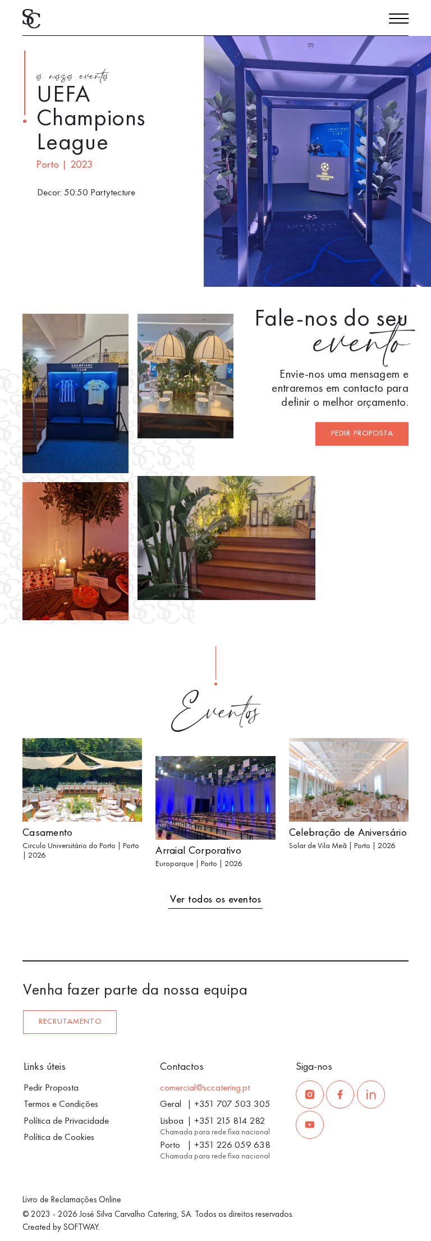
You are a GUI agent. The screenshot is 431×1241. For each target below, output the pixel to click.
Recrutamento (70, 1021)
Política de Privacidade (66, 1120)
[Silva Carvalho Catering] (31, 18)
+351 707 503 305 (232, 1103)
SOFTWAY (80, 1227)
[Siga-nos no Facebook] (340, 1094)
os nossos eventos (72, 77)
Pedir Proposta (51, 1087)
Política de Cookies (59, 1136)
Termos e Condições (61, 1103)
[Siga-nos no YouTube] (310, 1125)
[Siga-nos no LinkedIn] (371, 1094)
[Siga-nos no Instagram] (310, 1094)
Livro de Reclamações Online (71, 1199)
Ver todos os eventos (215, 899)
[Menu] (399, 20)
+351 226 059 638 (232, 1144)
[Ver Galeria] (407, 273)
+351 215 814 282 (229, 1120)
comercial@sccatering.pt (205, 1087)
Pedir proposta (362, 433)
